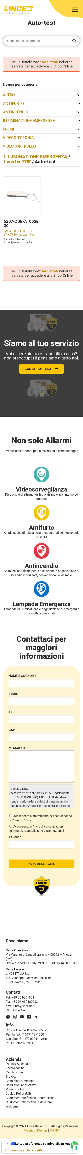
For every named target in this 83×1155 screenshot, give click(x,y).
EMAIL (13, 694)
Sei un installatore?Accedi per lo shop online (18, 241)
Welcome (12, 1106)
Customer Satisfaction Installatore (29, 1102)
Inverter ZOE (17, 161)
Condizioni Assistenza (21, 1085)
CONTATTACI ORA (38, 369)
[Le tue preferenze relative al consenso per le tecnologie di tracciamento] (76, 1148)
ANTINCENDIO (15, 112)
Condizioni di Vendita (20, 1081)
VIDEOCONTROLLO (19, 146)
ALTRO (9, 95)
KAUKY (55, 1130)
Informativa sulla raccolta (24, 1150)
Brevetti (11, 1076)
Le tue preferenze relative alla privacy (43, 1143)
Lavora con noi (15, 1068)
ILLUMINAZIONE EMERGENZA (29, 120)
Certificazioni (15, 1072)
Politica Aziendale (18, 1064)
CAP (12, 730)
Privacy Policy (21, 820)
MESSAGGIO (17, 748)
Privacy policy (15, 1089)
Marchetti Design (35, 1130)
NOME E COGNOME (22, 676)
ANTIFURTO (13, 103)
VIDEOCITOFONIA (18, 138)
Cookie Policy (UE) (18, 1093)
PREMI (8, 129)
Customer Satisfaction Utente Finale (30, 1098)
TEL (11, 712)
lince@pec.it (21, 1010)
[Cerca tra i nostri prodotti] (74, 41)
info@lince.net (24, 1006)
